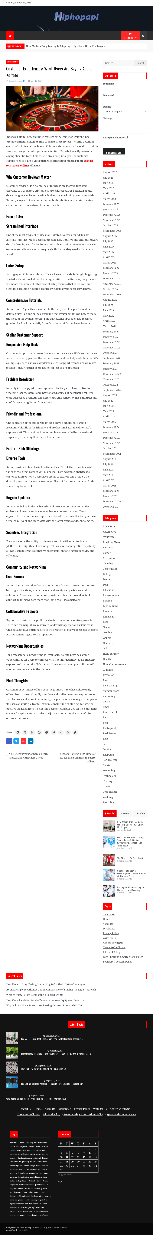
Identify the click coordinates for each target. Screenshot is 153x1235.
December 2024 (112, 278)
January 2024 (110, 337)
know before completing (28, 1173)
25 (67, 1166)
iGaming (108, 669)
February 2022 (111, 427)
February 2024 (111, 331)
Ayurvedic (108, 537)
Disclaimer (109, 928)
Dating (107, 574)
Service (107, 749)
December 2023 (111, 342)
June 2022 (108, 406)
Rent (105, 738)
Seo (105, 744)
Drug (106, 584)
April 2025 (109, 257)
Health (107, 659)
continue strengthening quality (22, 1154)
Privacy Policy (111, 933)
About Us (108, 924)
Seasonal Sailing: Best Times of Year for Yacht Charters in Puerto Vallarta (76, 758)
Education (108, 590)
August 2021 (110, 459)
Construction (110, 568)
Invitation (108, 675)
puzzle (20, 1200)
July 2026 (108, 177)
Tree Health (110, 791)
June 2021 (108, 469)
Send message (113, 152)
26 (72, 1166)
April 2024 (109, 321)
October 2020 (110, 506)
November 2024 (112, 284)
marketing (109, 696)
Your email (108, 95)
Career (107, 553)
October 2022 (110, 384)
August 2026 (110, 172)
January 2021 (110, 496)
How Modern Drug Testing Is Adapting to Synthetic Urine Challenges (65, 46)
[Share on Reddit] (53, 732)
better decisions (42, 1147)
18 (67, 1161)
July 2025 (108, 241)
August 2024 (110, 299)
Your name (108, 83)
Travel (106, 786)
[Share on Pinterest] (46, 732)
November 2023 (111, 347)
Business (108, 547)
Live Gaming (12, 62)
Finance (107, 611)
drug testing (24, 1162)
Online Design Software (38, 1181)
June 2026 (108, 183)
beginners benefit (27, 1147)
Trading (107, 781)
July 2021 (108, 464)
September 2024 (112, 294)
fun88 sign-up (16, 1166)
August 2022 (110, 395)
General (107, 637)
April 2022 (109, 416)
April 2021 (108, 480)
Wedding (108, 797)
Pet (105, 717)
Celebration (109, 558)
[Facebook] (9, 741)
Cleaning (108, 563)
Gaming (107, 632)
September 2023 (112, 358)
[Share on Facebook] (18, 732)
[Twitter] (16, 741)
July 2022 (108, 400)
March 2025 (109, 262)
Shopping (108, 754)
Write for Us (109, 938)
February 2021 (111, 490)
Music (106, 701)
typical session (42, 1211)
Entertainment (111, 595)
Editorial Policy (111, 952)
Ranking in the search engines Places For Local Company (131, 889)
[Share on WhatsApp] (39, 732)
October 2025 (110, 225)
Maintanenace (111, 691)
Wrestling (108, 802)
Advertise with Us (113, 942)
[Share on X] (25, 732)
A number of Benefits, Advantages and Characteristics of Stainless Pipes (131, 873)
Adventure (109, 526)
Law (105, 680)
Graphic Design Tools (31, 1166)
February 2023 (111, 363)
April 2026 (109, 193)
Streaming (109, 770)
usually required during (29, 1215)
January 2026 (110, 209)
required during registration (36, 1200)
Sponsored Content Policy (117, 961)
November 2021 (111, 443)
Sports (106, 765)
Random (141, 813)
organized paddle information (22, 1185)
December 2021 (111, 437)
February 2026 (111, 204)
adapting (29, 1143)
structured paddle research (36, 1204)
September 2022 (112, 390)
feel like (33, 1162)
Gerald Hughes (15, 81)
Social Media (110, 760)
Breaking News (111, 542)
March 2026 (109, 199)
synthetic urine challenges (20, 1208)
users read (14, 1215)
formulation (42, 1162)
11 (67, 1157)
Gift (105, 648)
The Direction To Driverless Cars (131, 858)
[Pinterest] (23, 741)
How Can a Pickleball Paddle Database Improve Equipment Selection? (45, 1000)
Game (106, 627)
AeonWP (23, 1230)
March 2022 (109, 422)
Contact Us (109, 914)
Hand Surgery (111, 653)
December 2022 (112, 374)
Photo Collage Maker (30, 1192)
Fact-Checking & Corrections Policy (123, 956)
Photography (110, 728)
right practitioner (17, 1204)
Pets (105, 722)
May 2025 (108, 252)
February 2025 (111, 268)
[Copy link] (75, 732)
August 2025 (110, 236)
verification (44, 1215)
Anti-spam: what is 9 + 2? (115, 137)
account (13, 1143)
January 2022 (110, 432)
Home (106, 919)
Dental (107, 579)
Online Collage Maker (18, 1181)
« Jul (60, 1181)
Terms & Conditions (114, 947)
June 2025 (108, 246)
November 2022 (112, 379)
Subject (107, 106)
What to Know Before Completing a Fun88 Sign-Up (34, 994)
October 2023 (110, 352)
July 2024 (108, 305)
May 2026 (108, 188)
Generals (108, 643)
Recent (126, 813)
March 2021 (109, 485)
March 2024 (109, 326)
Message (107, 118)
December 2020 (112, 501)
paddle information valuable (29, 1189)
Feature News (110, 606)
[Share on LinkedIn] (32, 732)
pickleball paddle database (27, 1196)
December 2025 (112, 214)
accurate (21, 1143)
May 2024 (108, 315)
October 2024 (110, 289)
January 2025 (110, 273)
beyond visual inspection (20, 1150)
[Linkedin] (30, 741)
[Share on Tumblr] (61, 732)
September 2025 (112, 230)
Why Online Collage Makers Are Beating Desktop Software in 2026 (44, 1005)
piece (41, 1196)
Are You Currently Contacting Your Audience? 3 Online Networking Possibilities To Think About (130, 841)
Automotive (109, 531)
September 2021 (112, 453)
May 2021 (108, 475)
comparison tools (38, 1150)
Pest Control (110, 712)
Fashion (107, 600)
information (32, 1169)
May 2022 (108, 411)
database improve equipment (29, 1158)
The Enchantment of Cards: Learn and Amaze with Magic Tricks (28, 756)
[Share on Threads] (68, 732)
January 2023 (110, 368)
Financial (108, 616)
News (106, 706)
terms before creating (26, 1211)
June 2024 (108, 310)
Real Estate (109, 733)
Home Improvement (114, 664)
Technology (109, 776)
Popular (111, 813)
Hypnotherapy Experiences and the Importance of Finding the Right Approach (51, 989)
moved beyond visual (38, 1177)
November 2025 (112, 220)
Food (105, 621)
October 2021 (110, 448)
